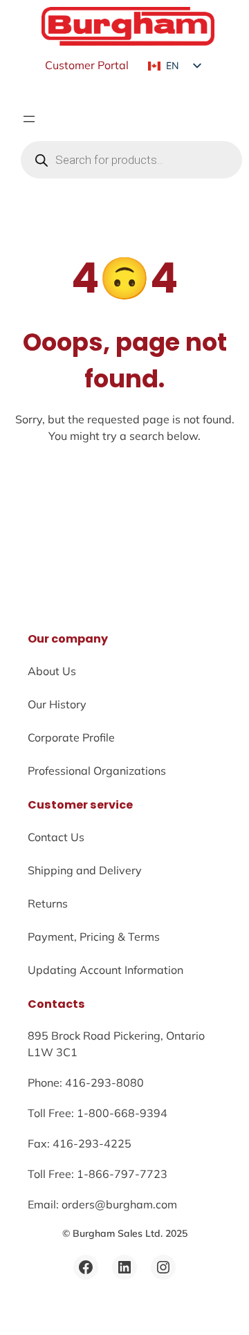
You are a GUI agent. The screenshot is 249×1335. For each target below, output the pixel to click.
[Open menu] (29, 119)
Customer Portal (87, 65)
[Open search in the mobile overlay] (131, 159)
